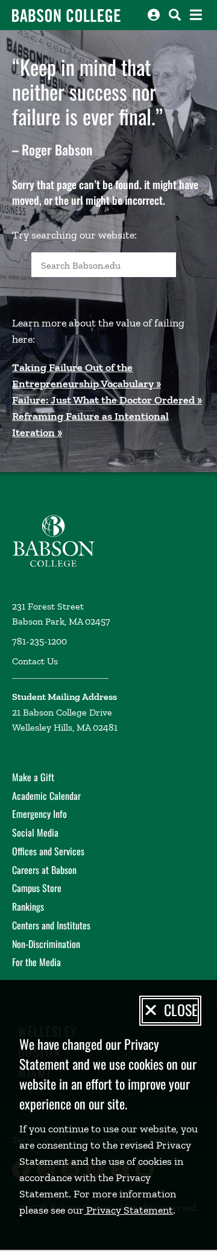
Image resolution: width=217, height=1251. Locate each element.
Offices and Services (48, 851)
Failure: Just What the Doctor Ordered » (107, 400)
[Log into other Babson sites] (154, 15)
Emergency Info (39, 813)
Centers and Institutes (51, 925)
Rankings (28, 906)
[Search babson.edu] (175, 15)
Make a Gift (33, 777)
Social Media (35, 832)
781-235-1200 (39, 641)
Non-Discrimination (46, 944)
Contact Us (35, 661)
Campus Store (36, 888)
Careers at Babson (44, 870)
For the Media (36, 962)
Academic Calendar (46, 795)
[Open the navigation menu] (196, 15)
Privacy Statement (128, 1210)
